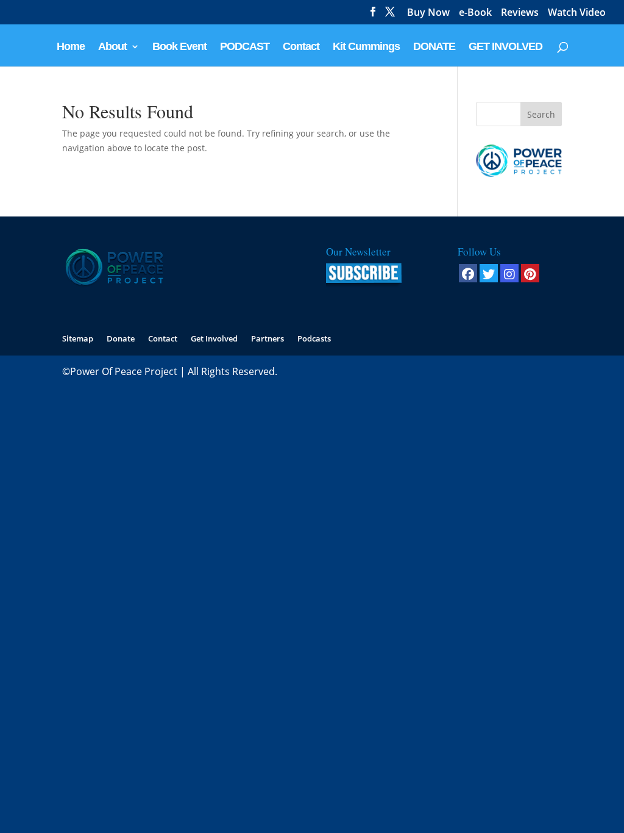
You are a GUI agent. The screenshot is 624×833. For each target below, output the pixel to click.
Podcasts (314, 338)
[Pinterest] (530, 273)
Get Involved (214, 338)
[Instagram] (509, 273)
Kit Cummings (366, 47)
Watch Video (577, 13)
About (112, 47)
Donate (121, 338)
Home (71, 47)
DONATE (434, 47)
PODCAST (244, 47)
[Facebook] (468, 273)
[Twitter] (489, 273)
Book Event (179, 47)
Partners (267, 338)
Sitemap (77, 338)
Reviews (520, 13)
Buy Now (428, 13)
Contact (301, 47)
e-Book (475, 13)
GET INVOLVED (505, 47)
